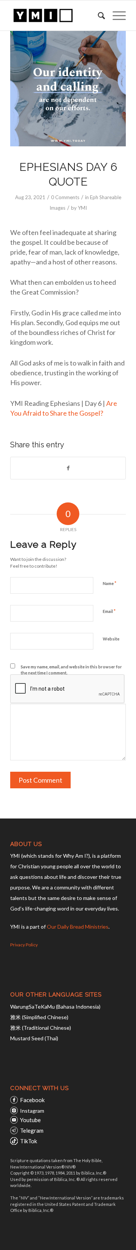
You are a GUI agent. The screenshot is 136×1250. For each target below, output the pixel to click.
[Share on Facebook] (68, 468)
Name (109, 583)
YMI (82, 208)
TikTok (28, 1141)
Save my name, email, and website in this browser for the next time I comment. (71, 670)
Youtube (30, 1119)
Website (111, 638)
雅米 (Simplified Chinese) (39, 1017)
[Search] (97, 15)
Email (109, 611)
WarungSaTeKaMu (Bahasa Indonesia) (55, 1006)
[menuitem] (97, 15)
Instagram (32, 1110)
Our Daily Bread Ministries (77, 926)
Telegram (31, 1130)
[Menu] (115, 15)
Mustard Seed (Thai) (34, 1038)
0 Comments (65, 197)
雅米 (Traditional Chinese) (40, 1027)
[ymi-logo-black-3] (56, 15)
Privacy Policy (24, 944)
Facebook (32, 1099)
